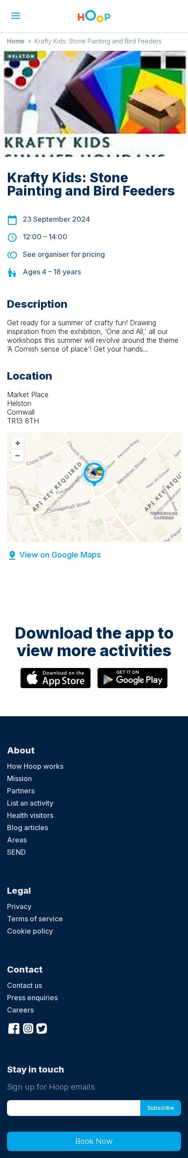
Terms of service (35, 918)
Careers (20, 1009)
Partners (21, 790)
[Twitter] (42, 1027)
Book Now (94, 1141)
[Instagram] (28, 1027)
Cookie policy (30, 931)
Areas (17, 839)
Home (15, 41)
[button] (15, 15)
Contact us (24, 985)
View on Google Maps (60, 554)
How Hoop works (35, 766)
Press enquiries (32, 997)
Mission (19, 778)
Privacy (19, 906)
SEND (16, 852)
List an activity (30, 803)
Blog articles (27, 827)
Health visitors (30, 815)
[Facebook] (14, 1027)
